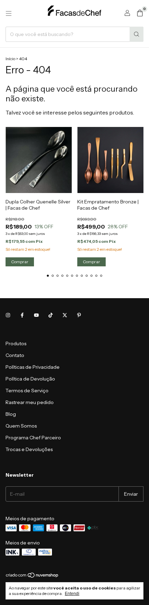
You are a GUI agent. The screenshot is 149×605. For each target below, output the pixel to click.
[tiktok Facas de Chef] (50, 315)
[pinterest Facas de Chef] (79, 315)
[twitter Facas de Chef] (64, 315)
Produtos (16, 343)
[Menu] (9, 13)
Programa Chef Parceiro (33, 437)
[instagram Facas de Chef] (8, 315)
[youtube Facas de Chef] (36, 315)
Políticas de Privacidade (33, 367)
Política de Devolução (30, 379)
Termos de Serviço (27, 390)
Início (10, 58)
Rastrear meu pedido (30, 402)
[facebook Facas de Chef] (22, 315)
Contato (15, 355)
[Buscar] (136, 34)
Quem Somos (21, 426)
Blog (11, 414)
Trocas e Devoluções (29, 449)
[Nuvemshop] (32, 576)
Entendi (72, 593)
